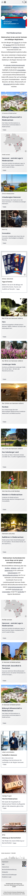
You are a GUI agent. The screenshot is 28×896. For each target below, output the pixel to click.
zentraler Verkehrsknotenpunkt (15, 65)
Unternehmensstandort (15, 587)
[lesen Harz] (14, 318)
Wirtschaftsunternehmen (10, 575)
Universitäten (21, 70)
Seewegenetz (9, 570)
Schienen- (14, 568)
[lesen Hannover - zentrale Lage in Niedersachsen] (14, 152)
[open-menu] (25, 2)
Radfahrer (16, 47)
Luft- (18, 568)
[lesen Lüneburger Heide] (14, 361)
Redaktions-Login (6, 877)
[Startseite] (2, 2)
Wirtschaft (6, 84)
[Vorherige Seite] (3, 18)
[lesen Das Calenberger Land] (14, 449)
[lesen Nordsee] (14, 403)
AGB (3, 864)
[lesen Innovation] (14, 227)
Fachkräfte (21, 592)
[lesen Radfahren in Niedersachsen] (14, 534)
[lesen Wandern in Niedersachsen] (14, 491)
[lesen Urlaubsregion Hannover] (14, 191)
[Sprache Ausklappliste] (5, 2)
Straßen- (7, 568)
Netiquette (5, 872)
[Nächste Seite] (25, 18)
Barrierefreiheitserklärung (9, 869)
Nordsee (8, 45)
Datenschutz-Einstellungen (9, 874)
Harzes (16, 42)
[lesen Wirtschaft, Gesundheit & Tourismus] (14, 662)
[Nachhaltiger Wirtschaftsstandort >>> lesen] (14, 12)
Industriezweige (13, 573)
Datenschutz (5, 867)
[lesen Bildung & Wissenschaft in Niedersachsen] (14, 112)
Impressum (5, 861)
